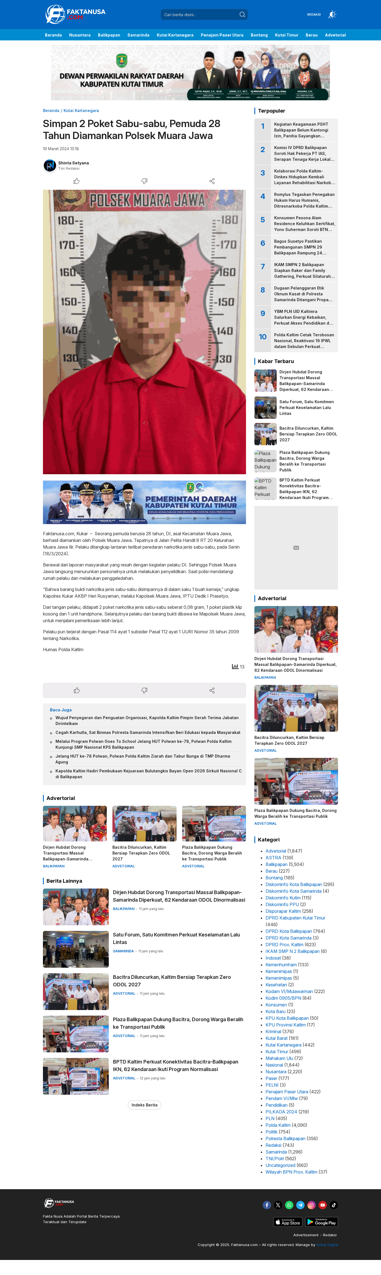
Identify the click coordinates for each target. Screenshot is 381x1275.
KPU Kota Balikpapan (287, 1018)
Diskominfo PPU (282, 904)
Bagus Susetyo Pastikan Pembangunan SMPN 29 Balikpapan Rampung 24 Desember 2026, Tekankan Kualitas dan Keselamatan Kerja (301, 256)
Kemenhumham (281, 964)
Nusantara (276, 1071)
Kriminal (273, 1031)
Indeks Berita (145, 1105)
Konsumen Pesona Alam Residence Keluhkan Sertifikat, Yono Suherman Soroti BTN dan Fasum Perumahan (304, 226)
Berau (272, 871)
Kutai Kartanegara (81, 110)
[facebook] (267, 1205)
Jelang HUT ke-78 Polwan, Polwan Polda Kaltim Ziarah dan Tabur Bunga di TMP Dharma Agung (143, 759)
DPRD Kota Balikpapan (289, 931)
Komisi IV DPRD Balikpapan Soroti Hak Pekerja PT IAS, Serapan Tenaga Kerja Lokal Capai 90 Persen (302, 156)
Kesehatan (276, 984)
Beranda (51, 110)
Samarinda (276, 1152)
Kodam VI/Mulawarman (289, 991)
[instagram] (311, 1205)
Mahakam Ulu (279, 1058)
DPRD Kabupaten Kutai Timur (295, 918)
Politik (272, 1132)
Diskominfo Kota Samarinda (294, 891)
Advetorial (276, 851)
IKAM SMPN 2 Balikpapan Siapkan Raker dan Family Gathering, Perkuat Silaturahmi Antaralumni (304, 273)
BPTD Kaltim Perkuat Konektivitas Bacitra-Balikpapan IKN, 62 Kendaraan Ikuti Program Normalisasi (175, 1065)
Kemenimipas (279, 971)
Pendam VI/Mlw (282, 1098)
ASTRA (273, 857)
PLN (270, 1118)
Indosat (273, 958)
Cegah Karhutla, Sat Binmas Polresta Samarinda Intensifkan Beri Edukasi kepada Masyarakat (148, 732)
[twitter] (278, 1205)
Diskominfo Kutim (283, 898)
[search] (242, 14)
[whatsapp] (289, 1205)
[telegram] (300, 1205)
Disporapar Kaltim (283, 911)
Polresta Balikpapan (285, 1138)
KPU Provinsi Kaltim (286, 1025)
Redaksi (273, 1145)
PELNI (272, 1085)
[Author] (50, 165)
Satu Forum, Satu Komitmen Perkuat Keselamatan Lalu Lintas (176, 938)
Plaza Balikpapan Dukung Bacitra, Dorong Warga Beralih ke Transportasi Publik (212, 853)
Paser (271, 1078)
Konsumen (276, 1005)
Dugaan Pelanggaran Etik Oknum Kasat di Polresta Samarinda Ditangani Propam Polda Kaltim (303, 297)
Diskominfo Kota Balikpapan (294, 884)
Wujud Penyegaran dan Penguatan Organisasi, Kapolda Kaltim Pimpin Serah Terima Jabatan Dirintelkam (147, 720)
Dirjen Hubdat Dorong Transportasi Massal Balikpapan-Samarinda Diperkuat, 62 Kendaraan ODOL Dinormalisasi (74, 859)
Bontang (274, 877)
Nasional (274, 1065)
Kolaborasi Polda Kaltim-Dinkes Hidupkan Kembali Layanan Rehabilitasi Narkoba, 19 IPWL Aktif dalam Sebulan (304, 180)
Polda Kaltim (278, 1125)
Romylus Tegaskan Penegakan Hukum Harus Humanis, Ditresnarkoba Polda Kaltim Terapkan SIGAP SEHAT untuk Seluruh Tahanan (304, 206)
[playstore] (321, 1225)
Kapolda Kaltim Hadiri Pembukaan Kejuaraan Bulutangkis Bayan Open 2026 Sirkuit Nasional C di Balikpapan (149, 773)
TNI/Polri (275, 1158)
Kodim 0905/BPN (283, 998)
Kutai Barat (277, 1038)
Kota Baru (276, 1011)
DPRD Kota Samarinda (289, 938)
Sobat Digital (327, 1244)
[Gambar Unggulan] (144, 332)
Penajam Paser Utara (287, 1091)
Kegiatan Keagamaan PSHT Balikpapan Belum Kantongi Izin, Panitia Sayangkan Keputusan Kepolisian (301, 133)
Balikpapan (277, 864)
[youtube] (323, 1205)
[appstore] (287, 1225)
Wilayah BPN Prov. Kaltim (291, 1172)
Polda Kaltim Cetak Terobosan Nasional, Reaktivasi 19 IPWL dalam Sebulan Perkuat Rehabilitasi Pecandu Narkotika (304, 346)
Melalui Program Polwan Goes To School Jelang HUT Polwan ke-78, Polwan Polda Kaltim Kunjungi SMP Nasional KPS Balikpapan (144, 744)
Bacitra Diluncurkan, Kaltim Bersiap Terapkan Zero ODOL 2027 (141, 853)
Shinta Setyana (73, 162)
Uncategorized (280, 1165)
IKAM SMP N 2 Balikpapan (293, 951)
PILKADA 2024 (281, 1112)
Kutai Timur (277, 1051)
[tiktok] (334, 1205)
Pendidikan (277, 1105)
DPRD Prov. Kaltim (284, 944)
